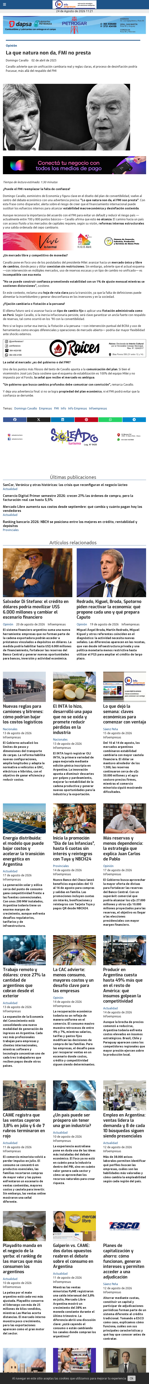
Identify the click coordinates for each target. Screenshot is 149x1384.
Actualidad (10, 489)
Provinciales (11, 530)
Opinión (11, 45)
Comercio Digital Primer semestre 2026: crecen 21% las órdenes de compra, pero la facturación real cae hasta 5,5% (68, 498)
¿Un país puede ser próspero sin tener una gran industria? (72, 1120)
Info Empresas (77, 408)
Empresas (45, 408)
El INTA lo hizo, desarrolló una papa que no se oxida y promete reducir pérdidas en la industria (72, 719)
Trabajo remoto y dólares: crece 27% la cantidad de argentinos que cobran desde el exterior (24, 983)
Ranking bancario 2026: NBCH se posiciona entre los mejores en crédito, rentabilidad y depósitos (70, 524)
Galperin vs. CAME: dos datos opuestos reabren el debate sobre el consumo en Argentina (73, 1256)
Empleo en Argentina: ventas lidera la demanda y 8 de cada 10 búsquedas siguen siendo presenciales (124, 1125)
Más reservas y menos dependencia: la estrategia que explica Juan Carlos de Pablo (123, 848)
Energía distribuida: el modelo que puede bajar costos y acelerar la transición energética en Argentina (24, 851)
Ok (131, 1378)
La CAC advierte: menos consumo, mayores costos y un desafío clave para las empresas (73, 980)
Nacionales (10, 729)
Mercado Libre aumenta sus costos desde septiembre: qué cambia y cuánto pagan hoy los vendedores (72, 509)
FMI (56, 408)
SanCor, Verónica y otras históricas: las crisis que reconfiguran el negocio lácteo (65, 485)
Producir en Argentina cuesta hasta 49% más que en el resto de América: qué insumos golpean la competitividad (123, 985)
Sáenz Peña (110, 729)
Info (63, 408)
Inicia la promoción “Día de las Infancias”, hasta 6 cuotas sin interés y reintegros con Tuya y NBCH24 (74, 848)
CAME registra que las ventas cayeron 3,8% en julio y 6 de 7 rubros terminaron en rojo (24, 1125)
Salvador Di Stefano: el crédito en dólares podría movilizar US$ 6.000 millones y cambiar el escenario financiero (36, 609)
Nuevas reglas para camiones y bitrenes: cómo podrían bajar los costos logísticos (23, 714)
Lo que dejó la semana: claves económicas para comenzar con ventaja (124, 714)
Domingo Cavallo (25, 408)
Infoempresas (98, 408)
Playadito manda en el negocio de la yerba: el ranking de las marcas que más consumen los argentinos (22, 1259)
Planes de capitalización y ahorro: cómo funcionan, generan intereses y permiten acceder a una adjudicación (123, 1261)
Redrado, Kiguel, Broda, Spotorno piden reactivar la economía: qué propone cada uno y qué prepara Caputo (109, 609)
